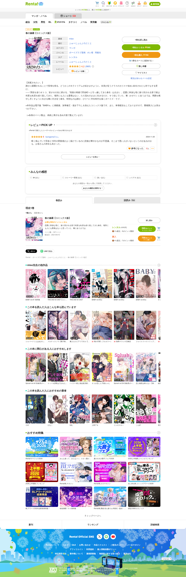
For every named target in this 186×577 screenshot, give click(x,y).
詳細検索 (155, 524)
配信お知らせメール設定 (141, 78)
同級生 (98, 52)
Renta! (28, 257)
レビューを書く (80, 71)
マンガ (72, 47)
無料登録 (156, 4)
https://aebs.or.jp (64, 572)
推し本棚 (142, 66)
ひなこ (50, 425)
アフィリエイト (76, 549)
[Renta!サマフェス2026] (40, 4)
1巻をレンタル (141, 47)
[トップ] (32, 3)
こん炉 (138, 425)
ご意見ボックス (117, 544)
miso (71, 38)
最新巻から (38, 212)
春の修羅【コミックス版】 (58, 217)
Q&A (74, 544)
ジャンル (105, 22)
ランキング (92, 524)
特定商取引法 (60, 553)
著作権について (76, 553)
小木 (27, 425)
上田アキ (95, 425)
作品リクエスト (100, 544)
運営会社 (127, 553)
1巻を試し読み (141, 39)
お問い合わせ (85, 544)
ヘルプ (65, 544)
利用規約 (90, 549)
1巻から (29, 212)
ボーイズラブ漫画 (77, 52)
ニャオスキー (119, 425)
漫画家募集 (91, 553)
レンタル (73, 57)
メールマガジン (133, 544)
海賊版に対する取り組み (109, 553)
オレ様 (90, 52)
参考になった (137, 148)
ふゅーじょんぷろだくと (80, 43)
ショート (69, 15)
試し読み (149, 220)
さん (52, 136)
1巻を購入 (141, 55)
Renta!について (52, 544)
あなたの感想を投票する (92, 188)
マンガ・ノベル (39, 15)
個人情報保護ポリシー (106, 549)
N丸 (71, 425)
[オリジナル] (60, 22)
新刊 (31, 524)
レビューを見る (92, 157)
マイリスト (142, 72)
